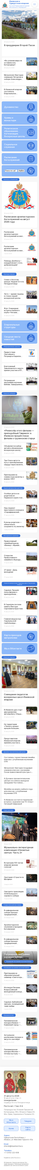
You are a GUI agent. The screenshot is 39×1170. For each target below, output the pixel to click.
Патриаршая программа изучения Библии (16, 967)
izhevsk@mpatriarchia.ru (13, 1146)
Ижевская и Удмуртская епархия (19, 2)
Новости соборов (9, 393)
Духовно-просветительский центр (14, 752)
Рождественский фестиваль (12, 905)
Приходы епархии (9, 274)
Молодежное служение (11, 535)
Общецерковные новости (12, 346)
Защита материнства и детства (13, 488)
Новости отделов (9, 657)
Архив (11, 1128)
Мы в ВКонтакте (11, 1121)
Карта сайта (27, 1128)
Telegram (28, 1121)
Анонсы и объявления (10, 179)
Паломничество (9, 1015)
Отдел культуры (8, 810)
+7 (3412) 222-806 (11, 1153)
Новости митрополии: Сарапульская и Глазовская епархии (19, 583)
